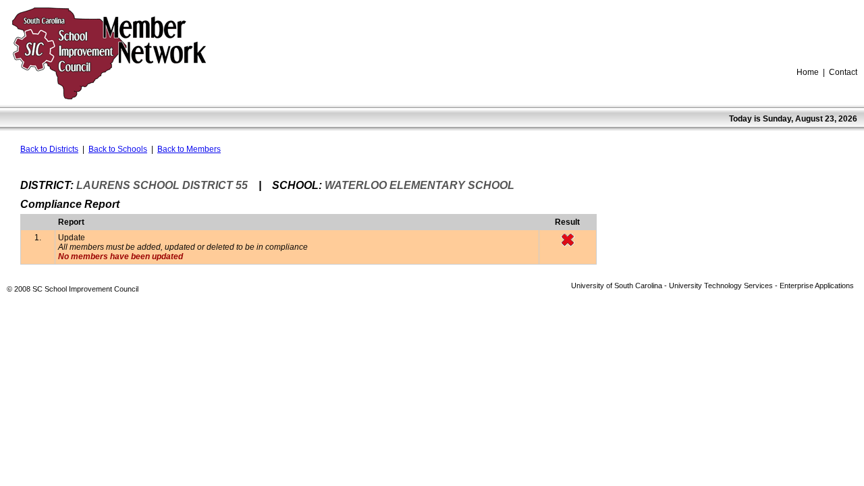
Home (807, 72)
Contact (843, 72)
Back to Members (189, 149)
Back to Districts (49, 149)
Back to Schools (117, 149)
